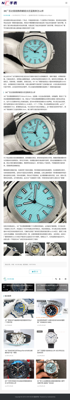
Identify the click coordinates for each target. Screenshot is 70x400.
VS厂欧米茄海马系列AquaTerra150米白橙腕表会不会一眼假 (18, 352)
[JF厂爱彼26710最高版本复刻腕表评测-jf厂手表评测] (19, 308)
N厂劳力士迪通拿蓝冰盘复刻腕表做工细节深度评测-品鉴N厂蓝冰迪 (51, 382)
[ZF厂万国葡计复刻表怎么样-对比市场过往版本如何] (51, 338)
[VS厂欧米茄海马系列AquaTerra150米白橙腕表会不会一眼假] (19, 338)
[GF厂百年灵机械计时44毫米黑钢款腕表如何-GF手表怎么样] (19, 369)
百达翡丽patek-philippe (45, 15)
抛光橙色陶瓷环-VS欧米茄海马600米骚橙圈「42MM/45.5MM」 (50, 321)
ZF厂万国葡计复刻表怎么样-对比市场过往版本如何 (50, 352)
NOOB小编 (7, 15)
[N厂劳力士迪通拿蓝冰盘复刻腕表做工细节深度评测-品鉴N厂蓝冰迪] (51, 369)
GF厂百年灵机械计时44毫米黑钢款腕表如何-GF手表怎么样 (18, 382)
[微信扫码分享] (56, 279)
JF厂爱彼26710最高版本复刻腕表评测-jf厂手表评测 (18, 321)
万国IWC (40, 331)
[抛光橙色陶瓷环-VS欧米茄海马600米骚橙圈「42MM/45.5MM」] (51, 308)
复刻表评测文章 (33, 15)
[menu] (66, 3)
